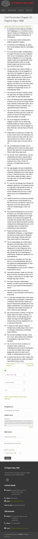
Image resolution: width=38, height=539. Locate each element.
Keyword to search (10, 437)
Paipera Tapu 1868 (9, 26)
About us (29, 10)
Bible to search (9, 450)
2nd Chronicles (20, 26)
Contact (21, 10)
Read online (12, 10)
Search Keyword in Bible (10, 397)
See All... (31, 427)
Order (3, 10)
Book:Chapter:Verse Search (12, 443)
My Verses (20, 397)
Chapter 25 (28, 26)
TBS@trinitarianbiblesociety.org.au (19, 528)
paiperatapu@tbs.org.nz (16, 501)
